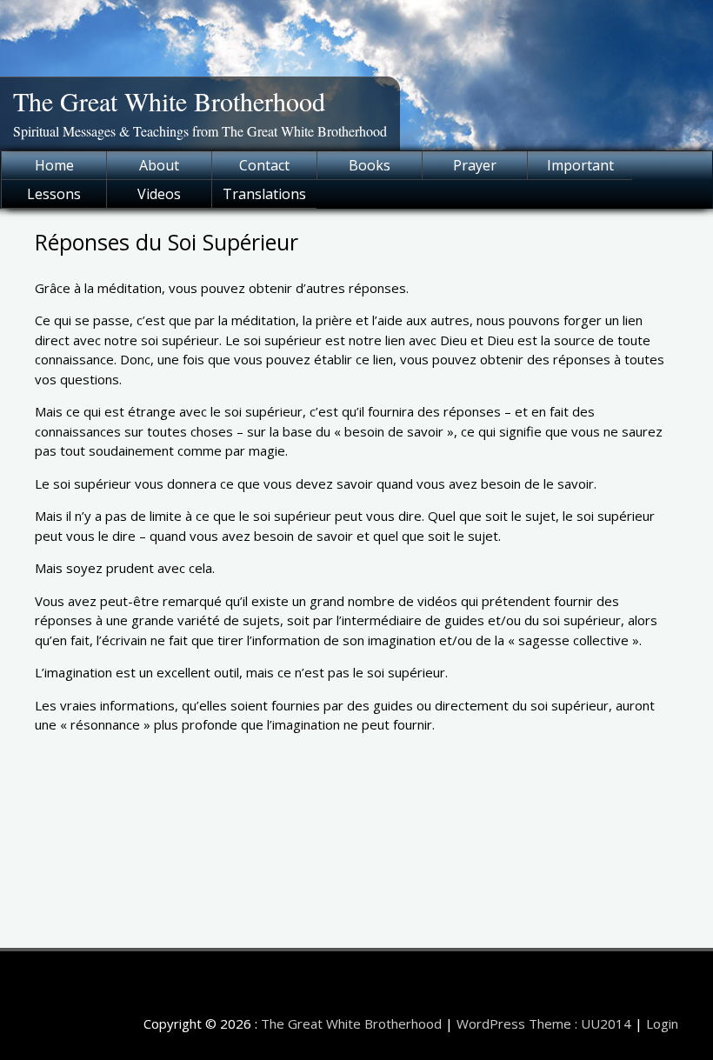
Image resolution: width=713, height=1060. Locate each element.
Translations (264, 193)
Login (662, 1023)
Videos (159, 193)
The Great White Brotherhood (169, 100)
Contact (264, 165)
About (159, 165)
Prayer (474, 165)
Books (369, 165)
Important (580, 165)
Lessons (54, 193)
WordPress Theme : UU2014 (543, 1023)
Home (54, 165)
